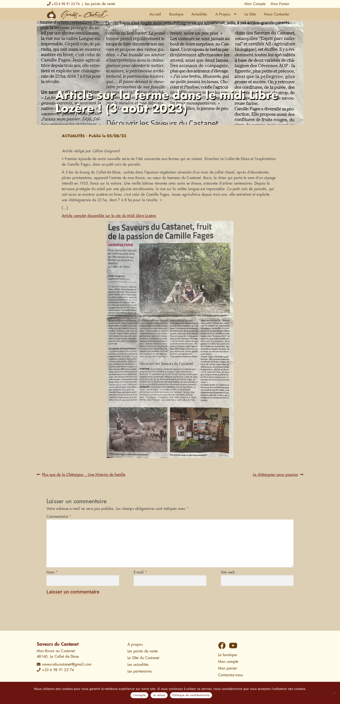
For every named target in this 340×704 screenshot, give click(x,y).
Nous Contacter (277, 14)
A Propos (222, 14)
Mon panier (227, 668)
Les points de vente (100, 4)
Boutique (176, 14)
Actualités (199, 14)
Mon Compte (255, 4)
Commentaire (58, 516)
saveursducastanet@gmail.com (66, 664)
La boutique (227, 655)
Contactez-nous (230, 675)
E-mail (140, 572)
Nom (51, 572)
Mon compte (228, 662)
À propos (135, 644)
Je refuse (159, 695)
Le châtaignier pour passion (275, 475)
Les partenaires (139, 671)
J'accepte (139, 695)
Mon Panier (280, 4)
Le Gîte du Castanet (143, 658)
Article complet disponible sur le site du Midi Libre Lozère (109, 216)
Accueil (155, 14)
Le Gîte (250, 14)
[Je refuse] (334, 693)
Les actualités (138, 665)
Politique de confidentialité (191, 695)
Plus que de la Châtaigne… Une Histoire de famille (83, 475)
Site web (228, 572)
